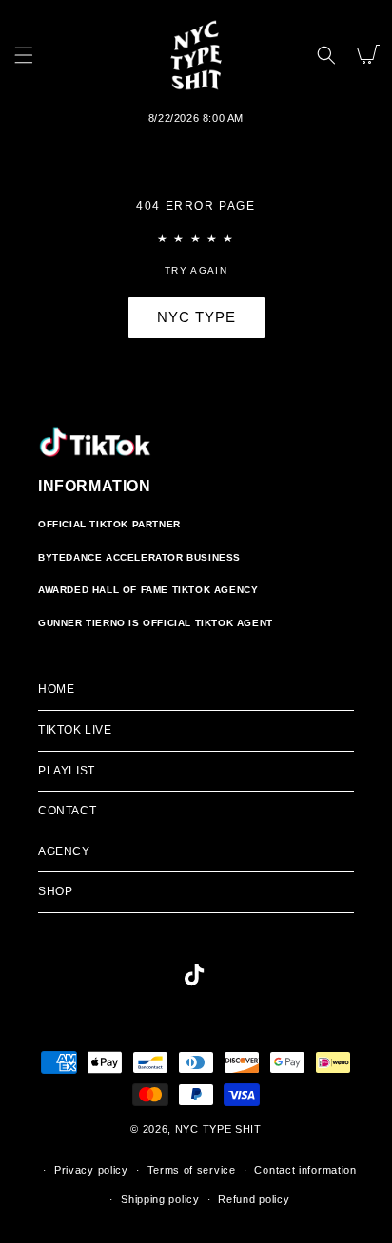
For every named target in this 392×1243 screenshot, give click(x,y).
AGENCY (64, 851)
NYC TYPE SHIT (218, 1129)
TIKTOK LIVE (75, 729)
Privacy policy (91, 1170)
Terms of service (191, 1170)
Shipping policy (160, 1199)
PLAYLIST (66, 770)
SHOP (55, 891)
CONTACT (67, 810)
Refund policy (253, 1199)
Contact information (305, 1170)
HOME (56, 689)
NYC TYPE (196, 317)
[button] (24, 55)
